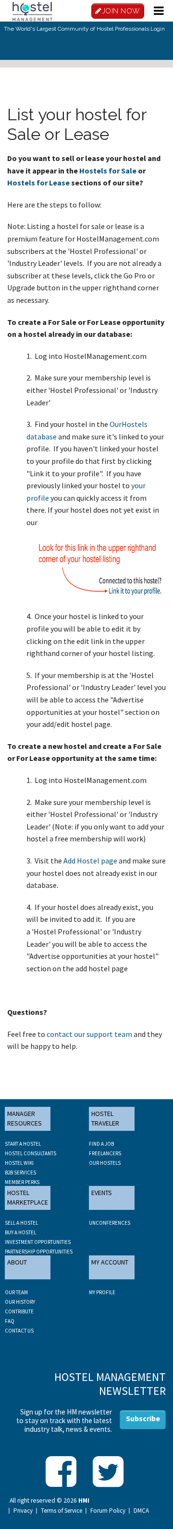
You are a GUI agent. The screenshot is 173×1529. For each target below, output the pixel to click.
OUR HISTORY (20, 1302)
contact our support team (89, 1034)
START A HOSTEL (23, 1143)
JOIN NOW (121, 11)
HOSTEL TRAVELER (105, 1118)
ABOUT (17, 1262)
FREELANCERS (105, 1153)
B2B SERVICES (20, 1172)
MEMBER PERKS (22, 1182)
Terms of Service (61, 1510)
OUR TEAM (16, 1292)
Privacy (23, 1510)
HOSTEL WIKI (19, 1163)
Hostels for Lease (38, 182)
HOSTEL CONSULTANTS (30, 1153)
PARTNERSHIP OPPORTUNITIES (39, 1251)
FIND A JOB (101, 1143)
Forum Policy (107, 1510)
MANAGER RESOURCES (24, 1118)
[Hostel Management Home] (32, 10)
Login (157, 28)
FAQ (9, 1321)
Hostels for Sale (107, 170)
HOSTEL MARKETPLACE (27, 1197)
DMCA (141, 1510)
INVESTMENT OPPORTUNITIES (38, 1242)
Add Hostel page (90, 860)
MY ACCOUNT (109, 1262)
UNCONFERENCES (109, 1222)
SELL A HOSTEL (21, 1222)
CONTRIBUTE (19, 1311)
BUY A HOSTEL (20, 1232)
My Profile (102, 1292)
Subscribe (143, 1418)
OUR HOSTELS (105, 1163)
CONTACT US (19, 1330)
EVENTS (101, 1192)
